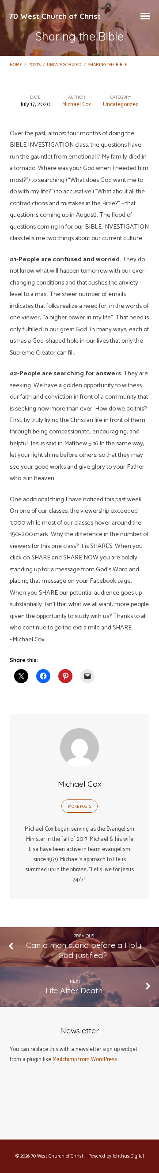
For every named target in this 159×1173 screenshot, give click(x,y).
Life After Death (75, 990)
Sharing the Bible (107, 65)
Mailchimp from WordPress (85, 1059)
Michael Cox (76, 104)
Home (16, 65)
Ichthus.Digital (128, 1156)
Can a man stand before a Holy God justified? (83, 950)
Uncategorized (64, 65)
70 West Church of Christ (55, 16)
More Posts (79, 806)
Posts (34, 65)
